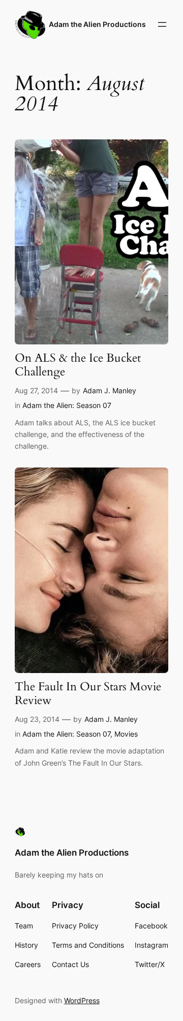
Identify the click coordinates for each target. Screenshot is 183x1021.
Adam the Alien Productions (97, 24)
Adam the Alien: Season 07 (66, 405)
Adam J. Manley (109, 390)
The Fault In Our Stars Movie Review (88, 694)
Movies (126, 734)
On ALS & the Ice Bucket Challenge (78, 365)
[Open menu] (162, 24)
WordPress (82, 1000)
